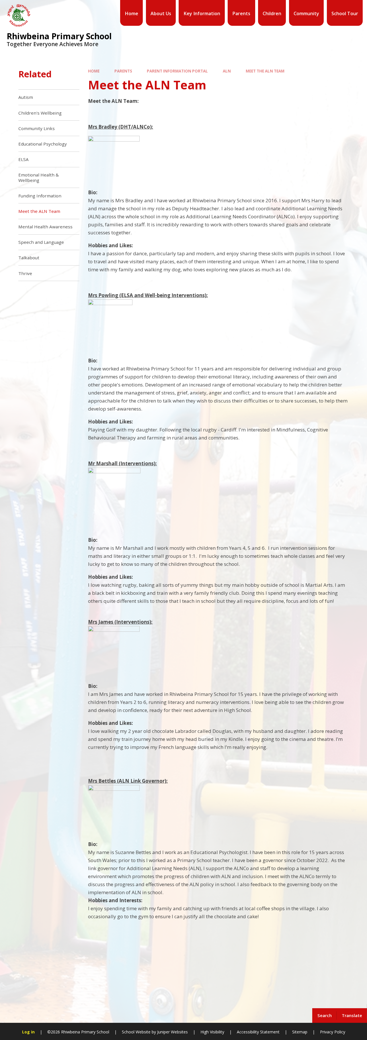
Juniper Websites (172, 1032)
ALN (227, 71)
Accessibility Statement (258, 1032)
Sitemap (299, 1032)
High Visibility (212, 1032)
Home (93, 71)
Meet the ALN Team (265, 71)
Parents (123, 71)
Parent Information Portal (177, 71)
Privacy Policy (332, 1032)
